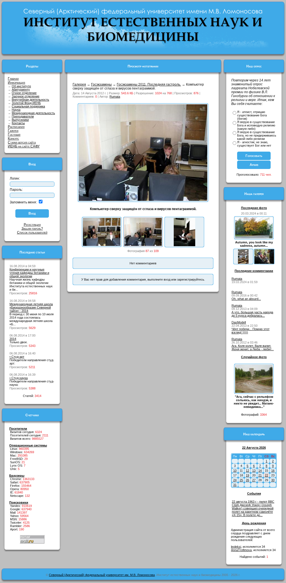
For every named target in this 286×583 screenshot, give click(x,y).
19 (247, 475)
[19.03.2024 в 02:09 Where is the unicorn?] (243, 263)
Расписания (16, 127)
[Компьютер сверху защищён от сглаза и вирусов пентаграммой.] (143, 245)
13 (254, 470)
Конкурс (13, 138)
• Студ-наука (18, 378)
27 (254, 480)
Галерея (13, 131)
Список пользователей (32, 232)
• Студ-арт (16, 356)
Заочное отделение (25, 96)
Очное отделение (24, 93)
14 (260, 470)
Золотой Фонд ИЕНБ (26, 103)
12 (247, 470)
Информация (16, 82)
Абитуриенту (21, 89)
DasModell (239, 322)
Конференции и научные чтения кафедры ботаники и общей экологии (29, 273)
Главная (13, 79)
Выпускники (20, 119)
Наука (16, 109)
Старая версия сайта (22, 142)
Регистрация (32, 225)
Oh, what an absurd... (246, 298)
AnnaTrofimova (241, 550)
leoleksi (236, 546)
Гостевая (14, 135)
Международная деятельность (33, 113)
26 (247, 480)
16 (273, 470)
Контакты (18, 123)
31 (235, 484)
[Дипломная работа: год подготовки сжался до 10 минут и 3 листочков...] (184, 245)
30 (273, 480)
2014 (12, 338)
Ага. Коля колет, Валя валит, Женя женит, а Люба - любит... (253, 347)
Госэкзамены (101, 84)
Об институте (21, 86)
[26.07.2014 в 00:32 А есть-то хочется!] (264, 263)
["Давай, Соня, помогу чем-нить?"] (101, 245)
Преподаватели (23, 116)
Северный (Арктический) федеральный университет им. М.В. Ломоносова (102, 575)
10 (235, 470)
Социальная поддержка (28, 106)
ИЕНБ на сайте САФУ (24, 146)
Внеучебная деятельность (30, 99)
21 (260, 475)
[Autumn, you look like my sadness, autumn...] (254, 237)
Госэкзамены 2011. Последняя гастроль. (149, 84)
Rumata (114, 96)
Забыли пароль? (32, 229)
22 (266, 475)
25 (241, 480)
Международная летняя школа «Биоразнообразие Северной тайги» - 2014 (31, 307)
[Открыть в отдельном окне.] (143, 200)
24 (235, 480)
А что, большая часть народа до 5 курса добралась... (252, 314)
